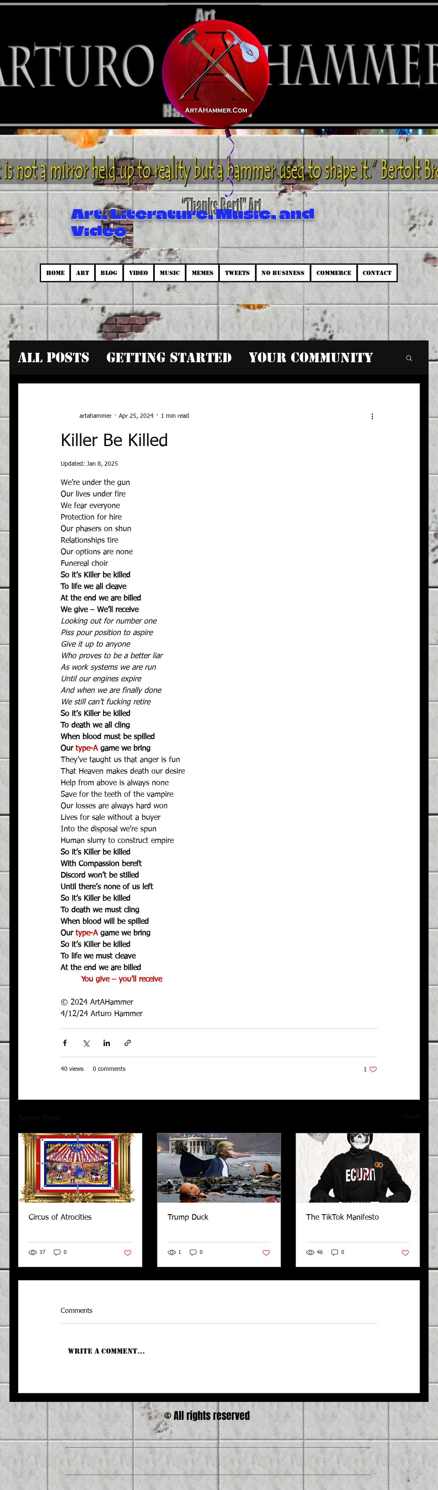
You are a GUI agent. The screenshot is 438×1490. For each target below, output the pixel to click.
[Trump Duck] (219, 1168)
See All (411, 1117)
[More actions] (372, 416)
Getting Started (169, 357)
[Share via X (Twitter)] (86, 1043)
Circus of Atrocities (60, 1217)
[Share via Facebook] (65, 1043)
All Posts (53, 357)
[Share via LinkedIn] (107, 1043)
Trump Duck (188, 1217)
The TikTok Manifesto (342, 1217)
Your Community (311, 357)
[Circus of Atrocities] (80, 1168)
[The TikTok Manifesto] (358, 1168)
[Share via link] (128, 1043)
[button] (409, 357)
